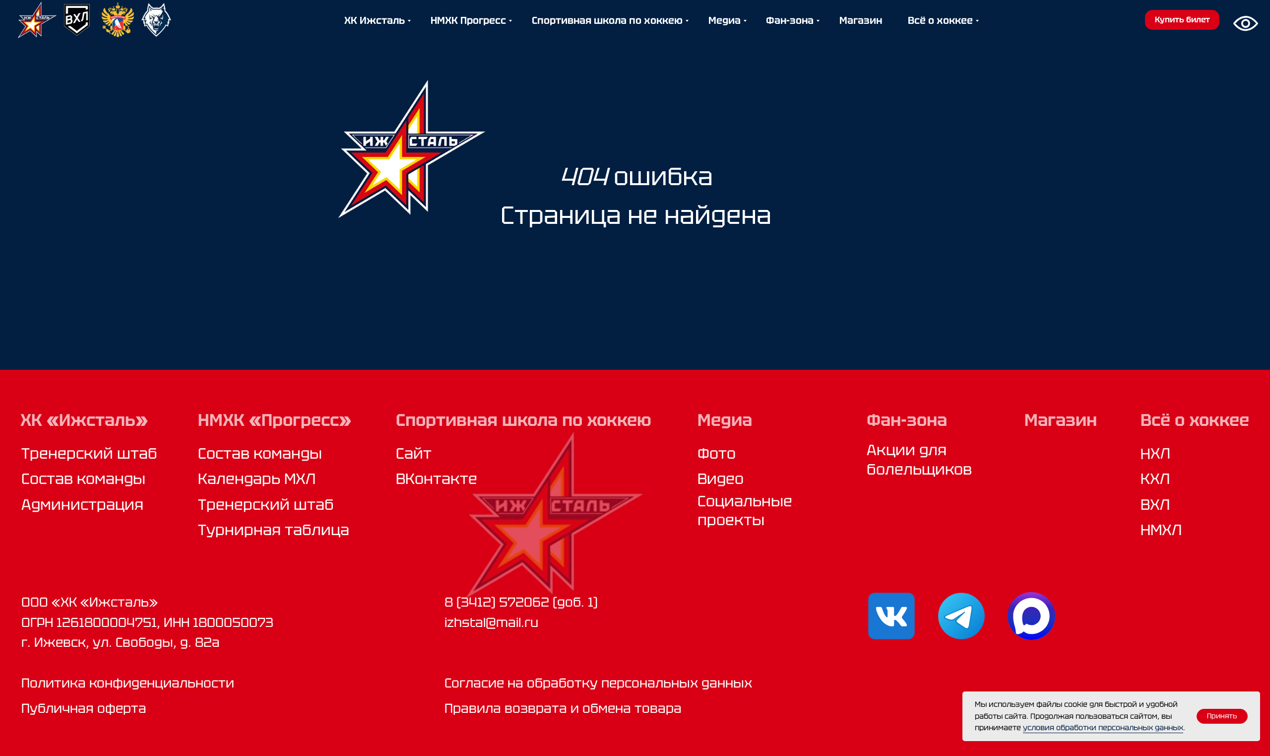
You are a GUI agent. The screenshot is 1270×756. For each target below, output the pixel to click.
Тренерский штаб (89, 453)
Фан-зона (790, 20)
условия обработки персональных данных (1103, 728)
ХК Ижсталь (374, 20)
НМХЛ (1161, 530)
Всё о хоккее (940, 20)
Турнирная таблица (273, 530)
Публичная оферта (83, 708)
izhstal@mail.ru (491, 622)
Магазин (860, 20)
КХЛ (1155, 478)
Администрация (82, 504)
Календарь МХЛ (257, 478)
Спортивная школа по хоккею (607, 20)
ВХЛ (1155, 504)
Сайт (414, 453)
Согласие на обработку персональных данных (598, 683)
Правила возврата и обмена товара (563, 708)
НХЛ (1156, 454)
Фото (717, 453)
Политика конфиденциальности (127, 683)
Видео (721, 478)
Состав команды (83, 478)
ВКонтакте (436, 478)
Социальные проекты (745, 510)
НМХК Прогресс (468, 20)
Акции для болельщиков (919, 459)
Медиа (724, 20)
